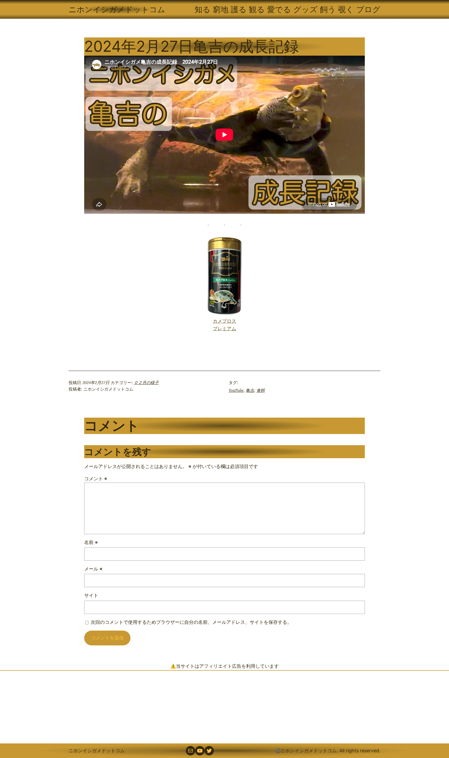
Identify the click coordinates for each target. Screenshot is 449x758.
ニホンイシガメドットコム (117, 9)
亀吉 (250, 390)
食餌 (260, 390)
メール (93, 569)
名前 (91, 542)
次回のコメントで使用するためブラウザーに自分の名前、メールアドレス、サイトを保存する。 (191, 622)
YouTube (236, 390)
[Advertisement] (224, 707)
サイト (91, 595)
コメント (95, 478)
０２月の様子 (146, 382)
